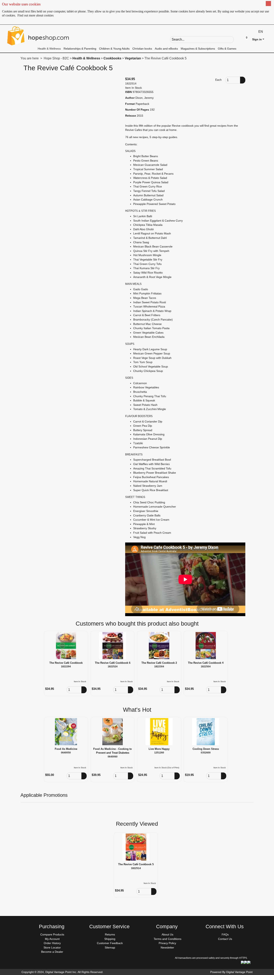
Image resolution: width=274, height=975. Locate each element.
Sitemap (110, 947)
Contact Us (225, 938)
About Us (167, 934)
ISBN (128, 92)
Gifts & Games (227, 48)
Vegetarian (133, 58)
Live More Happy (159, 748)
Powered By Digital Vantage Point (231, 972)
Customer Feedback (110, 943)
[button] (236, 39)
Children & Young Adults (114, 48)
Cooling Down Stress (206, 748)
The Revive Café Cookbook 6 (112, 662)
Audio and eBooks (166, 48)
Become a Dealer (52, 951)
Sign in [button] (257, 39)
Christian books (142, 48)
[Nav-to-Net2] (38, 36)
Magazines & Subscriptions (198, 48)
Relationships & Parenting (80, 48)
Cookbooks (112, 58)
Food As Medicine (66, 748)
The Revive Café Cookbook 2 (159, 662)
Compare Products (52, 934)
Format (130, 103)
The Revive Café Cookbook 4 (205, 662)
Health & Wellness (49, 48)
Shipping (109, 938)
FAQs (225, 934)
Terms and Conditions (167, 938)
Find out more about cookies (35, 15)
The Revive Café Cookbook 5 (136, 864)
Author (130, 97)
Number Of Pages (137, 109)
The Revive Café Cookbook (66, 662)
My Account (52, 938)
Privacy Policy (167, 943)
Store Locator (52, 947)
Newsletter (167, 947)
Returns (110, 934)
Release (130, 115)
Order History (52, 943)
